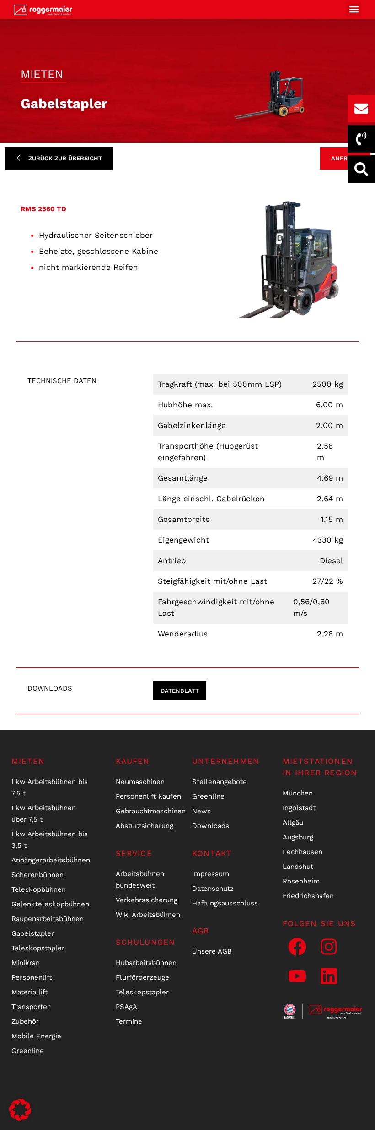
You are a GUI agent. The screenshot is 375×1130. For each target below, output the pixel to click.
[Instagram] (328, 946)
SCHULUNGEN (146, 942)
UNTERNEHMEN (225, 761)
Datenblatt (180, 690)
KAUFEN (133, 761)
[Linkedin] (328, 976)
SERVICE (134, 853)
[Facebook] (297, 946)
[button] (353, 9)
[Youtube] (297, 976)
